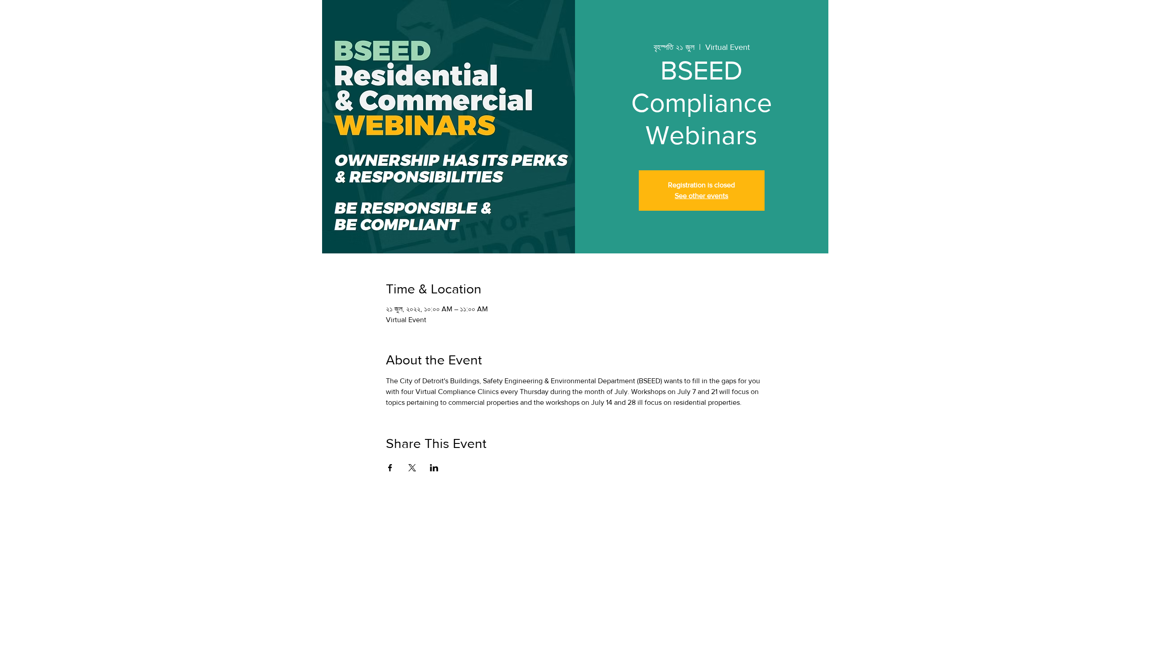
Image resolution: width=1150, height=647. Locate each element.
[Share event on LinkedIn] (434, 467)
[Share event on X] (412, 467)
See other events (701, 195)
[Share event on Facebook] (390, 467)
